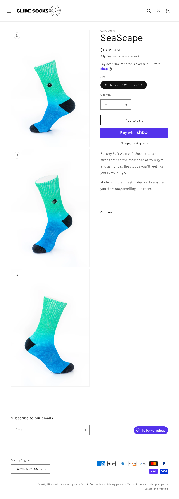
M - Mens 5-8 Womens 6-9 (123, 85)
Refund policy (95, 484)
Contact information (156, 488)
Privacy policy (115, 484)
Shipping (106, 56)
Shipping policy (159, 484)
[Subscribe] (84, 430)
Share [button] (109, 212)
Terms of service (136, 484)
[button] (9, 11)
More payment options (134, 143)
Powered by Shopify (71, 484)
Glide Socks (53, 484)
